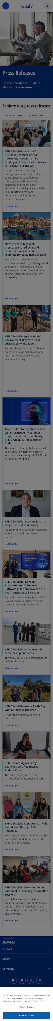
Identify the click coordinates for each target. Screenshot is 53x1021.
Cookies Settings (26, 1007)
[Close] (49, 991)
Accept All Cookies (26, 1015)
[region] (26, 1004)
